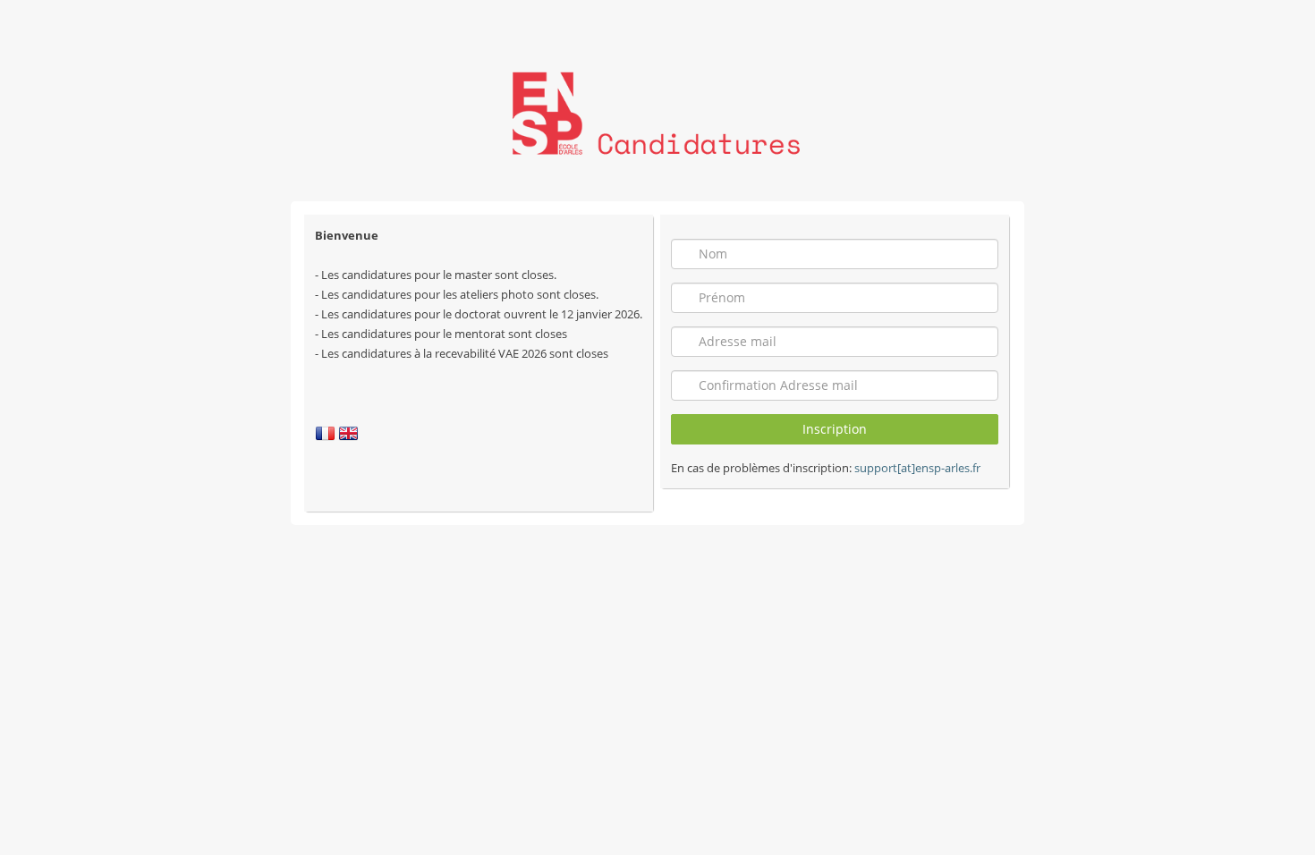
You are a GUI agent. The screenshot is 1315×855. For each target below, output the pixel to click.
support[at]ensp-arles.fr (917, 468)
